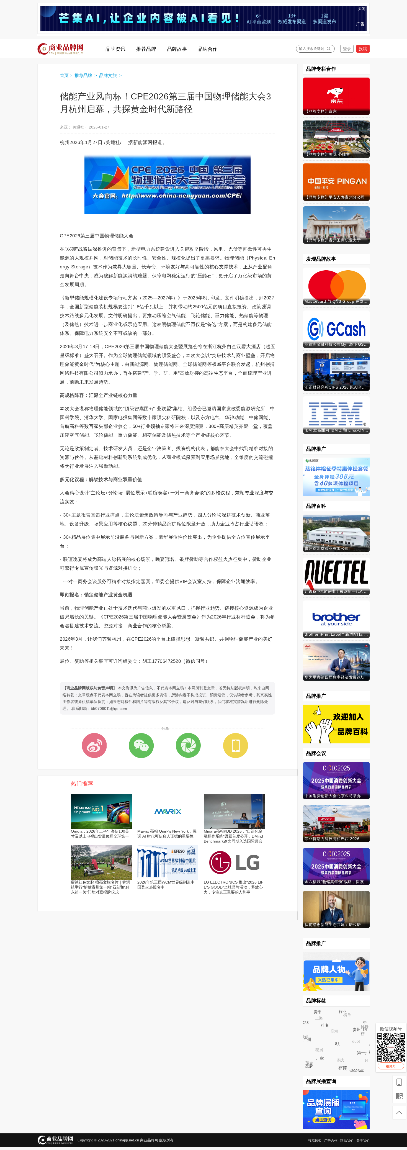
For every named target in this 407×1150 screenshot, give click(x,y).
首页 (64, 75)
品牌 (311, 1067)
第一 (364, 1056)
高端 (329, 1026)
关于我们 (363, 1141)
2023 (304, 1023)
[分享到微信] (141, 745)
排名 (330, 1030)
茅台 (307, 1061)
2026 (351, 1070)
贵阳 (320, 1014)
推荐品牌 (83, 75)
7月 (364, 1051)
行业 (346, 1015)
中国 (366, 1027)
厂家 (324, 1062)
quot (351, 1036)
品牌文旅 (108, 75)
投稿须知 (314, 1141)
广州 (311, 1043)
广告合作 (331, 1141)
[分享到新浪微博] (94, 745)
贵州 (360, 1033)
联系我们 (347, 1141)
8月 (343, 1049)
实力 (336, 1055)
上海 (316, 1015)
